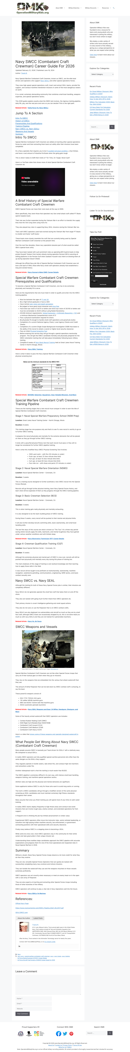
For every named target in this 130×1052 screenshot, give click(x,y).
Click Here (93, 55)
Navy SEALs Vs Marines (37, 893)
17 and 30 (45, 299)
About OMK (59, 8)
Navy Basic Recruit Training (45, 342)
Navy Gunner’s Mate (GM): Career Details (43, 272)
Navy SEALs (45, 81)
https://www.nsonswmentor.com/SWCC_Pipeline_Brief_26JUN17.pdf (39, 908)
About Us (51, 1045)
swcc (52, 956)
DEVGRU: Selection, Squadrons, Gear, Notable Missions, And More (52, 395)
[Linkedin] (19, 946)
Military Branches (74, 8)
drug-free (55, 306)
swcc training (66, 956)
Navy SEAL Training (35, 349)
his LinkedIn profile (49, 941)
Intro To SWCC (21, 118)
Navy (19, 954)
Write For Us (62, 1047)
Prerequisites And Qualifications (28, 123)
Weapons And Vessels (24, 131)
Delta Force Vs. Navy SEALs (38, 108)
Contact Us (58, 1045)
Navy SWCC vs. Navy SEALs (27, 129)
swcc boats (57, 956)
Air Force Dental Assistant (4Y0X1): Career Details (32, 958)
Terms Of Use (77, 1045)
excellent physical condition (58, 151)
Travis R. (24, 73)
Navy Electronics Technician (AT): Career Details (46, 539)
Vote (94, 281)
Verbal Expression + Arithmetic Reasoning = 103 (60, 313)
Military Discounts (90, 8)
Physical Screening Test (38, 331)
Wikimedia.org (54, 669)
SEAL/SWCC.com (21, 912)
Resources (105, 8)
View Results (103, 284)
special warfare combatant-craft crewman (37, 956)
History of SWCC (22, 121)
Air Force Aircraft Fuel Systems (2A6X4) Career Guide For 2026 (36, 960)
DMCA (69, 1047)
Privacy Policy (67, 1045)
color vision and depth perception (41, 304)
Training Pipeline (22, 126)
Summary (19, 134)
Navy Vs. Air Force (34, 621)
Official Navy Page (22, 903)
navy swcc (21, 956)
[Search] (112, 127)
